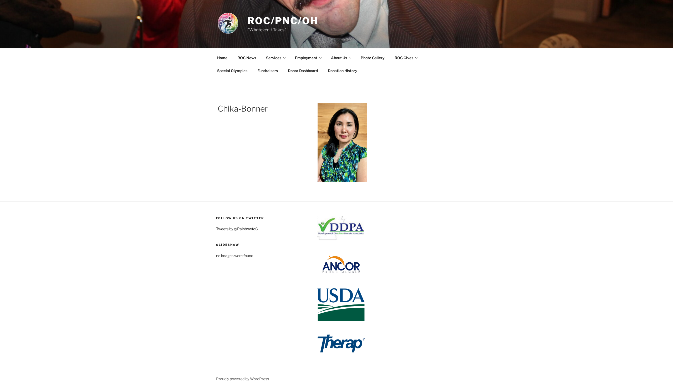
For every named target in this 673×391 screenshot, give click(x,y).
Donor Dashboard (303, 70)
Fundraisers (267, 70)
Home (222, 58)
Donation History (342, 70)
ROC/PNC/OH (282, 21)
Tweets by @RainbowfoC (237, 229)
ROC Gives (404, 58)
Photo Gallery (373, 58)
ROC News (246, 58)
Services (273, 58)
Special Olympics (232, 70)
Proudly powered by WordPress (242, 379)
